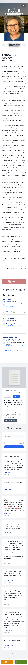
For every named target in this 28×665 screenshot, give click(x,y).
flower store (19, 271)
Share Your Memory (10, 420)
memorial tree (21, 268)
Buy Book (16, 396)
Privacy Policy (10, 658)
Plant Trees (19, 311)
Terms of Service (18, 658)
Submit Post (14, 447)
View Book (7, 396)
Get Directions (8, 311)
